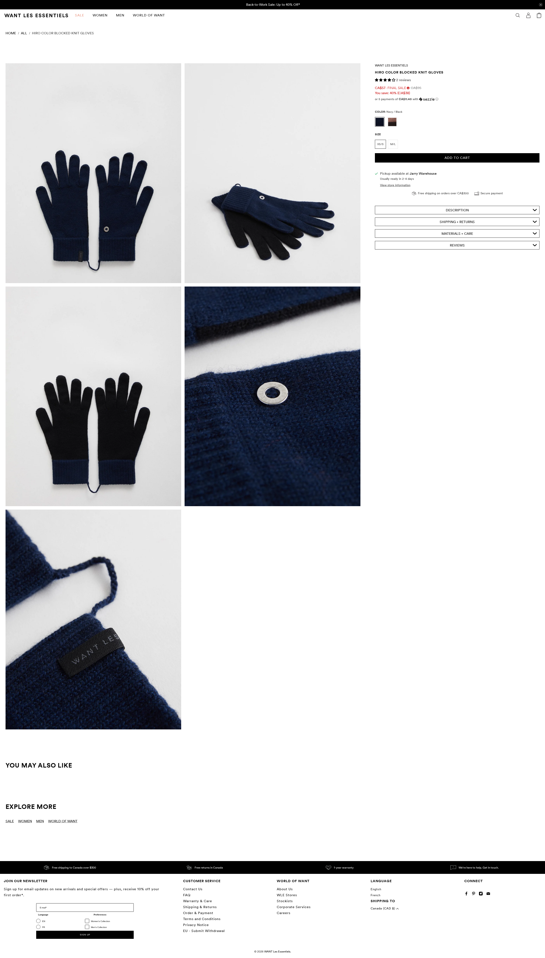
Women (100, 15)
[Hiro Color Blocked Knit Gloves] (93, 173)
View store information (395, 185)
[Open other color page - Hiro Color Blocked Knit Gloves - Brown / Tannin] (393, 126)
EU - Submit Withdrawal (204, 931)
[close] (541, 5)
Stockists (285, 901)
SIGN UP (85, 935)
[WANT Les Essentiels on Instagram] (482, 895)
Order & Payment (198, 913)
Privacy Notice (196, 925)
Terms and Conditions (202, 919)
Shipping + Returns (457, 222)
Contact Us (192, 889)
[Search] (517, 15)
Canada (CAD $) (383, 908)
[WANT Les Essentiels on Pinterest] (475, 895)
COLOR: (388, 111)
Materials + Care (457, 234)
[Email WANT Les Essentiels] (489, 895)
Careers (283, 913)
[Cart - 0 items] (539, 15)
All (24, 33)
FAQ (187, 895)
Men (120, 15)
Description (457, 210)
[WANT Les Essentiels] (36, 15)
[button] (385, 80)
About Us (285, 889)
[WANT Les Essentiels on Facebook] (467, 895)
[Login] (528, 15)
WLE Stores (287, 895)
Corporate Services (294, 907)
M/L (393, 144)
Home (11, 33)
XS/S (380, 144)
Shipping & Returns (200, 907)
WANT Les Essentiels (391, 65)
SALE (79, 15)
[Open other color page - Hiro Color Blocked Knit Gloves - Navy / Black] (381, 126)
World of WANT (149, 15)
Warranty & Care (197, 901)
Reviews (457, 245)
